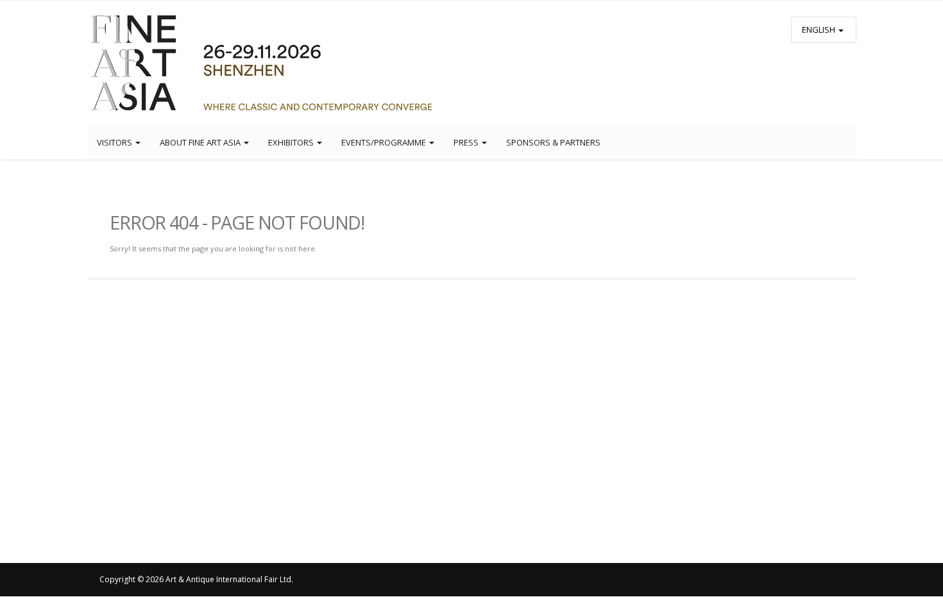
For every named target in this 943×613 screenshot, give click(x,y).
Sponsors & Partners (553, 142)
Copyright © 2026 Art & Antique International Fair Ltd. (196, 579)
